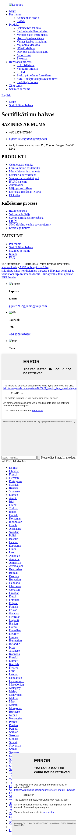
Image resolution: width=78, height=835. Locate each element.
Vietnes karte (9, 267)
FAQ (12, 257)
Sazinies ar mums (19, 89)
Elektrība (22, 58)
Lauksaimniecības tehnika (32, 31)
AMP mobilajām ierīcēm (33, 267)
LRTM (21, 72)
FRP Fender (9, 277)
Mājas (12, 11)
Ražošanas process (20, 61)
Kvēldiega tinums (27, 82)
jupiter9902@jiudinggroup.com (28, 138)
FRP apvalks (49, 274)
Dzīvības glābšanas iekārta (32, 51)
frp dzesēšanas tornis (27, 274)
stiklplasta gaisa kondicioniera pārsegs (24, 270)
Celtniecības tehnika (29, 28)
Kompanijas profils (28, 17)
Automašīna (24, 55)
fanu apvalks (65, 274)
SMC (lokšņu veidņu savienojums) (37, 78)
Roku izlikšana (25, 65)
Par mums (15, 14)
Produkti (14, 24)
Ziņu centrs (16, 85)
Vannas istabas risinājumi (32, 41)
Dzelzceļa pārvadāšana (30, 38)
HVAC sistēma (26, 48)
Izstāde (21, 21)
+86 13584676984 (20, 334)
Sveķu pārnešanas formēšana (34, 75)
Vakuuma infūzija (27, 68)
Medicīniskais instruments (32, 34)
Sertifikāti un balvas (21, 105)
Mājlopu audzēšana (28, 44)
